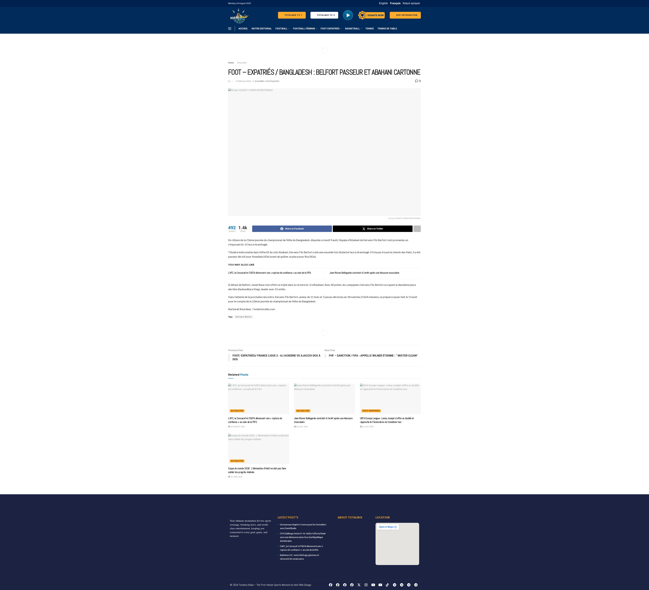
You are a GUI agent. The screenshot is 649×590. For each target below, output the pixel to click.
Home (231, 63)
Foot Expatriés (330, 28)
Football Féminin (304, 28)
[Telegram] (394, 585)
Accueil (243, 28)
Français (395, 3)
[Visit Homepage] (238, 15)
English (383, 3)
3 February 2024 (243, 81)
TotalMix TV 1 (293, 15)
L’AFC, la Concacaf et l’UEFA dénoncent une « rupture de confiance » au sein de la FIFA (269, 272)
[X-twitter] (359, 585)
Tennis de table (387, 28)
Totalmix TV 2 (325, 15)
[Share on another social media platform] (417, 229)
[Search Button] (419, 28)
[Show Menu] (229, 28)
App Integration (406, 15)
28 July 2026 (302, 427)
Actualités (241, 63)
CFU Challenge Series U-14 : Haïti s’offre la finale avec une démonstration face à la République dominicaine (303, 537)
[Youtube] (373, 585)
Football (281, 28)
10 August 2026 (237, 427)
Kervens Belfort (244, 317)
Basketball (352, 28)
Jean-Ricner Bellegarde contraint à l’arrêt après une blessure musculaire (364, 272)
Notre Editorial (262, 28)
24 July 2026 (368, 427)
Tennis (369, 28)
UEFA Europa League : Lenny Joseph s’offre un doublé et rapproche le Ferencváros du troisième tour (387, 420)
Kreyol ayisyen (411, 3)
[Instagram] (366, 585)
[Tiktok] (387, 585)
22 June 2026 (236, 477)
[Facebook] (330, 585)
